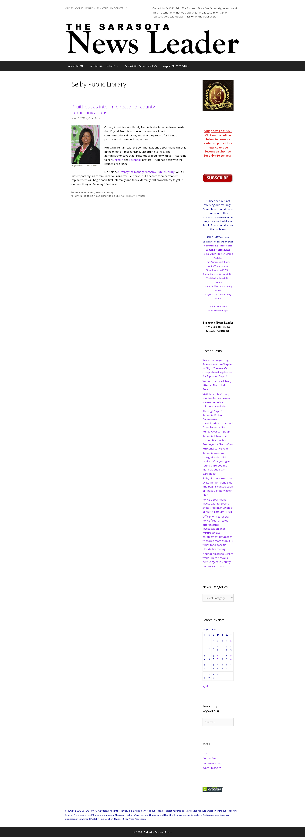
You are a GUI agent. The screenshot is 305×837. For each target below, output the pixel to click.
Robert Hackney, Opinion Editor (218, 274)
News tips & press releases (218, 245)
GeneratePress (163, 832)
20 (231, 657)
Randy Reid (107, 195)
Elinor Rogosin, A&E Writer (218, 270)
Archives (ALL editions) (102, 66)
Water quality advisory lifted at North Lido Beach (217, 385)
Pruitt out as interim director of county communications (113, 109)
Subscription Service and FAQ (141, 66)
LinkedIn (117, 160)
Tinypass (140, 195)
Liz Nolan (95, 195)
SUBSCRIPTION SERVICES (218, 249)
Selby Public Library (124, 195)
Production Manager (218, 310)
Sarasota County (104, 192)
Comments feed (212, 763)
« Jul (205, 686)
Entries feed (210, 758)
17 (217, 657)
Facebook (135, 160)
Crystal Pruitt (82, 195)
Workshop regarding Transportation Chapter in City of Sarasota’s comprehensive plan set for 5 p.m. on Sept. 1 (217, 368)
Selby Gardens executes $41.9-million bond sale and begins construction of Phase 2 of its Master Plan (218, 486)
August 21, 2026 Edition (176, 66)
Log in (206, 753)
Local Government (84, 192)
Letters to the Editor (218, 306)
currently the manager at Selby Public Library (146, 172)
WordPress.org (212, 768)
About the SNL (76, 66)
